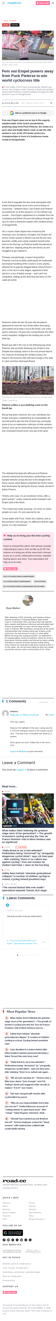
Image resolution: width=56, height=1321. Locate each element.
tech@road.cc (22, 1268)
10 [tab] (38, 955)
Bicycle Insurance (37, 1219)
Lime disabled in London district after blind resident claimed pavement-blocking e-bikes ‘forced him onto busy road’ (27, 1052)
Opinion (32, 1206)
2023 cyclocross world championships (18, 576)
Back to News (10, 21)
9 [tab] (36, 955)
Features (7, 1216)
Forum (32, 1203)
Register (23, 751)
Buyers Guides (9, 1212)
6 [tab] (29, 955)
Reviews (6, 1209)
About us (7, 1203)
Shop (31, 1216)
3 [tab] (22, 955)
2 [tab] (19, 955)
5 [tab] (26, 955)
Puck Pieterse (40, 581)
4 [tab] (24, 955)
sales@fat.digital (32, 1272)
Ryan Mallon (13, 608)
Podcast (32, 1209)
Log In (13, 751)
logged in (21, 769)
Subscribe (44, 3)
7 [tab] (31, 955)
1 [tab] (17, 955)
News (5, 1206)
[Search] (53, 3)
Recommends (35, 1212)
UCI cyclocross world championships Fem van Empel (24, 586)
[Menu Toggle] (3, 3)
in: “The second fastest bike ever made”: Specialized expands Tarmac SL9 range (23, 942)
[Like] (47, 715)
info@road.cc (25, 1264)
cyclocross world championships (16, 581)
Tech (5, 1219)
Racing (15, 25)
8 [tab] (33, 955)
